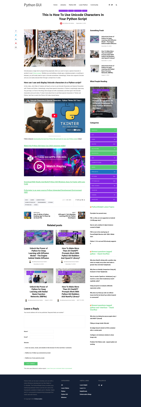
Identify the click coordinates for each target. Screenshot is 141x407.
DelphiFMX (103, 148)
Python (71, 10)
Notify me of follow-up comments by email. (38, 353)
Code (28, 233)
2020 (26, 199)
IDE (32, 233)
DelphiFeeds (83, 391)
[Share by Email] (15, 47)
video (36, 204)
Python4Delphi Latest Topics (103, 207)
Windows (29, 235)
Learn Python (83, 5)
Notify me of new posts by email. (35, 358)
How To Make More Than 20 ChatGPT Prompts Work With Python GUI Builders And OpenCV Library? (70, 253)
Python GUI (33, 5)
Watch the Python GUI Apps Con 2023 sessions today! (45, 146)
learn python (40, 199)
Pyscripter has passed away (98, 213)
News (103, 167)
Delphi (99, 90)
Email (26, 337)
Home (55, 5)
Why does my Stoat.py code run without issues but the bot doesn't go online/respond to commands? (103, 295)
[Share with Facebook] (15, 31)
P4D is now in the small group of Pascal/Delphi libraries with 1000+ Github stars (102, 234)
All (62, 385)
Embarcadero (38, 399)
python (50, 202)
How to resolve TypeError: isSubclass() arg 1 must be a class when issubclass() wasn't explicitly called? (103, 279)
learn (32, 199)
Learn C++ (83, 388)
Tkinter (69, 235)
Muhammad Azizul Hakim (40, 261)
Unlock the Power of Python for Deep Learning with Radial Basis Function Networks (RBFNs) (39, 292)
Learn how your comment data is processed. (59, 368)
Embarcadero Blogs (85, 394)
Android (103, 130)
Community (94, 5)
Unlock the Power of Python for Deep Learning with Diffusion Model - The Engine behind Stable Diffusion (38, 253)
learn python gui (30, 202)
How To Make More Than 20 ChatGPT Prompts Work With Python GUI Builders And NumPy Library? (71, 292)
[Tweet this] (15, 35)
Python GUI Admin (69, 23)
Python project (37, 73)
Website (26, 342)
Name (26, 331)
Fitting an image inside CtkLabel (99, 323)
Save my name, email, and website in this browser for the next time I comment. (48, 348)
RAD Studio (103, 185)
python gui (28, 204)
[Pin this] (15, 43)
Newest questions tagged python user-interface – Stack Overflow (102, 307)
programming (42, 202)
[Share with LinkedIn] (15, 39)
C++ (94, 90)
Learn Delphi (83, 385)
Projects (38, 233)
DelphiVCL (103, 153)
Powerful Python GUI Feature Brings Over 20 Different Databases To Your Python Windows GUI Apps (103, 103)
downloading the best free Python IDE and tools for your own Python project (55, 139)
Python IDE (72, 5)
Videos (85, 10)
